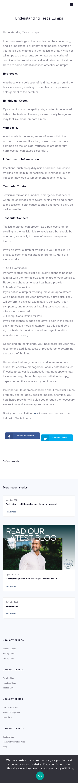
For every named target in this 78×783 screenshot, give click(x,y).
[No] (73, 769)
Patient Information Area (14, 742)
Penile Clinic (8, 678)
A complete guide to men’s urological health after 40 (31, 579)
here (35, 413)
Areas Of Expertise (11, 712)
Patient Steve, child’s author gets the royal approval (31, 504)
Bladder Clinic (9, 649)
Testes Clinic (8, 688)
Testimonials (8, 737)
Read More (11, 512)
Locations (7, 717)
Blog (5, 747)
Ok (40, 775)
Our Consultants (10, 707)
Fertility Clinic (9, 658)
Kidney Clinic (9, 653)
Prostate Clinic (9, 683)
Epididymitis (12, 606)
